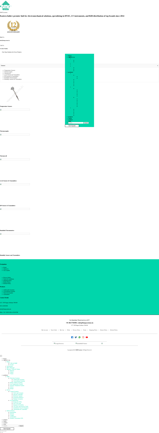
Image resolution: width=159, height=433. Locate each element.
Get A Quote (72, 125)
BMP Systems (3, 12)
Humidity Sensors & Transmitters (13, 79)
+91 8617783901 (4, 48)
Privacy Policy (76, 330)
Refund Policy (114, 330)
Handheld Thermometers (10, 77)
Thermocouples (8, 72)
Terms (84, 330)
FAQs (68, 330)
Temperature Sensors (9, 70)
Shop (69, 121)
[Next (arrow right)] (2, 432)
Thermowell (7, 73)
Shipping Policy (93, 330)
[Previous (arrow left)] (0, 432)
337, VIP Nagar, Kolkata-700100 (8, 302)
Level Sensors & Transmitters (12, 74)
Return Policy (103, 330)
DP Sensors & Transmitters (11, 76)
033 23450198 (4, 306)
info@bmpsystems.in (5, 40)
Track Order (54, 330)
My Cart (62, 330)
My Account (44, 330)
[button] (81, 57)
